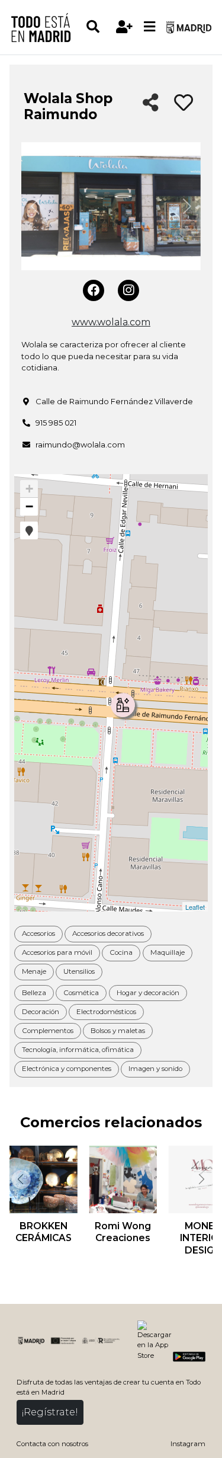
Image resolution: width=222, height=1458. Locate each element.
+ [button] (29, 488)
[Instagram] (128, 290)
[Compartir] (150, 103)
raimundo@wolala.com (80, 444)
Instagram (187, 1444)
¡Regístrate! (50, 1412)
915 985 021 (56, 422)
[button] (29, 530)
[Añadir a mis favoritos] (183, 103)
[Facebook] (93, 290)
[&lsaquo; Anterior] (20, 1179)
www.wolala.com (111, 322)
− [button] (29, 506)
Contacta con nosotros (52, 1444)
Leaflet (195, 907)
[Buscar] (98, 27)
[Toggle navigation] (150, 27)
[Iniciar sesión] (125, 27)
